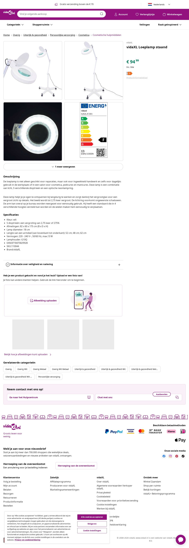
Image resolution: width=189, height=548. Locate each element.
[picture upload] (83, 300)
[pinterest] (176, 456)
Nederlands (159, 4)
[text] (132, 62)
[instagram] (170, 456)
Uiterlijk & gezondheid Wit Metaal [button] (19, 376)
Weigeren (92, 524)
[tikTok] (183, 456)
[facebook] (164, 456)
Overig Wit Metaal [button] (60, 369)
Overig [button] (8, 369)
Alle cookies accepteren (92, 517)
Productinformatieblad (136, 77)
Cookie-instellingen (107, 504)
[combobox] (61, 14)
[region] (57, 527)
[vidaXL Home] (9, 13)
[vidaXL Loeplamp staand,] (33, 70)
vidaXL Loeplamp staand (146, 47)
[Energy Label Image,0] (94, 130)
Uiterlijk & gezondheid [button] (85, 369)
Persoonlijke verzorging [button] (49, 376)
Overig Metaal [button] (39, 369)
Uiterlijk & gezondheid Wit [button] (113, 369)
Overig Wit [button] (22, 369)
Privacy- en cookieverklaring (27, 540)
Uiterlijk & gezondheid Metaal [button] (145, 369)
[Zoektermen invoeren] (101, 14)
